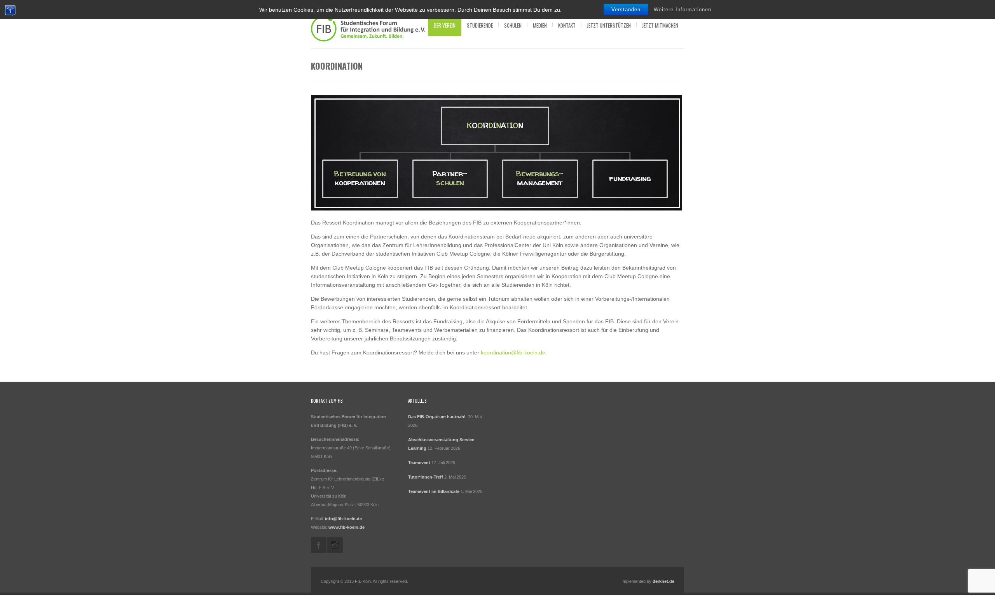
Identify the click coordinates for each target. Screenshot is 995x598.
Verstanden (626, 9)
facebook (318, 545)
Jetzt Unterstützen (609, 25)
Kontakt (567, 25)
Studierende (480, 25)
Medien (540, 25)
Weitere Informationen (682, 9)
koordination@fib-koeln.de (513, 352)
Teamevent (419, 462)
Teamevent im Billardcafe (433, 491)
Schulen (513, 25)
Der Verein (445, 25)
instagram (335, 545)
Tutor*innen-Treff (425, 477)
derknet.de (663, 581)
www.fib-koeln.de (346, 527)
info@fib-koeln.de (343, 518)
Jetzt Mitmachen (660, 25)
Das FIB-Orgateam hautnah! (437, 416)
